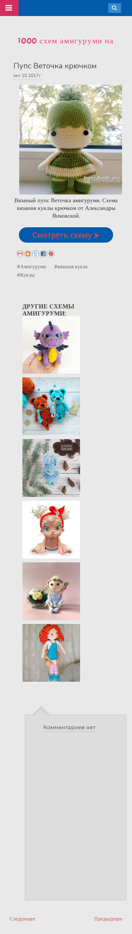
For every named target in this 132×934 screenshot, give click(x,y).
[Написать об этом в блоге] (28, 254)
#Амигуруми (31, 266)
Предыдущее (108, 918)
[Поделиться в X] (35, 254)
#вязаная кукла (70, 266)
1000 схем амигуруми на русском (65, 46)
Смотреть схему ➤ (66, 235)
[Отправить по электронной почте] (20, 254)
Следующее (22, 918)
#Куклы (26, 275)
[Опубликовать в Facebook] (43, 254)
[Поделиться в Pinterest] (51, 254)
